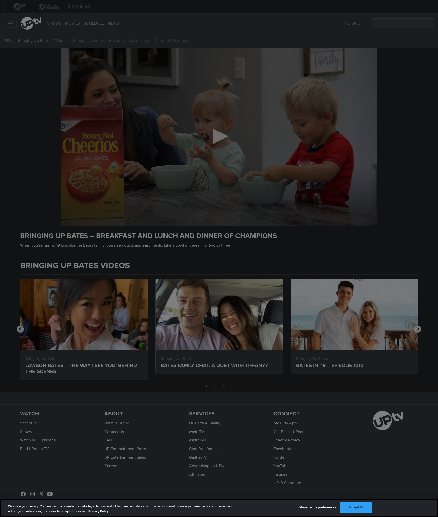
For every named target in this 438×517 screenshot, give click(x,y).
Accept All (356, 507)
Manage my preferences (317, 507)
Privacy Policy (98, 511)
